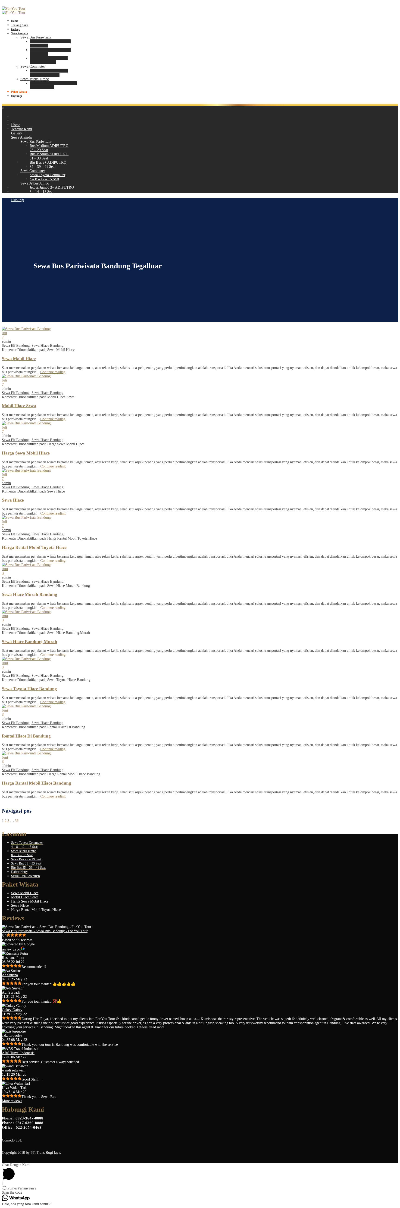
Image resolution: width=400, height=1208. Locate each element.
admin (6, 341)
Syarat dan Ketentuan (25, 876)
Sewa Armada (19, 33)
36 (17, 821)
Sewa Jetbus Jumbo (34, 79)
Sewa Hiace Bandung (47, 345)
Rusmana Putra (13, 958)
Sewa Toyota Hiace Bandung (29, 688)
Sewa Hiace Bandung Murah (29, 641)
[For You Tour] (13, 8)
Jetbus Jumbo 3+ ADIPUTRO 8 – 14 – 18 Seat (53, 85)
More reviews (12, 1101)
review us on (11, 949)
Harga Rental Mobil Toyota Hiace (34, 547)
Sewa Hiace (13, 500)
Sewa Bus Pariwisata (35, 37)
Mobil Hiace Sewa (19, 405)
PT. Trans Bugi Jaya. (46, 1152)
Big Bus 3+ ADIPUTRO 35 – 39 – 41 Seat (49, 60)
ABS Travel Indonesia (18, 1053)
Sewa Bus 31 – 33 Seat (26, 863)
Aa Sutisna (10, 975)
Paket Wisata (19, 91)
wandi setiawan (13, 1070)
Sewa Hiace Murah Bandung (29, 594)
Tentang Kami (19, 25)
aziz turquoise (12, 1035)
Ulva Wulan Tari (14, 1088)
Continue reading (53, 372)
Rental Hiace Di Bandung (26, 736)
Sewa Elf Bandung (16, 345)
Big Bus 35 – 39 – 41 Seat (28, 867)
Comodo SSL (12, 1140)
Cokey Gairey (12, 1010)
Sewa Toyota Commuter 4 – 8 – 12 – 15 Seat (49, 73)
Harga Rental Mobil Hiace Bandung (36, 783)
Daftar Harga (19, 872)
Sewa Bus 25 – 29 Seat (26, 859)
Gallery (15, 29)
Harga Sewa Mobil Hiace (26, 453)
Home (14, 20)
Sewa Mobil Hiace (19, 358)
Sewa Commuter (32, 66)
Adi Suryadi (11, 992)
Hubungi (16, 96)
